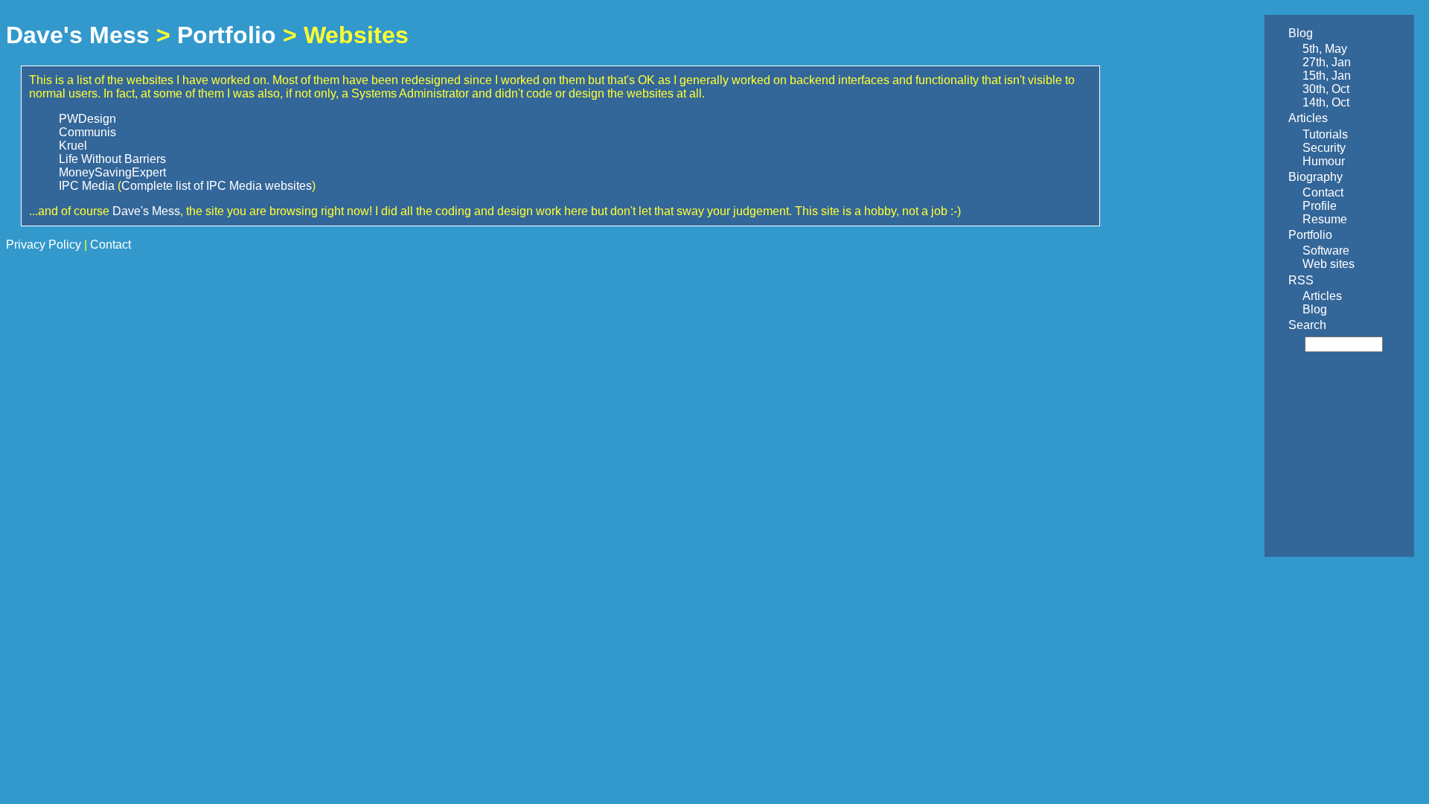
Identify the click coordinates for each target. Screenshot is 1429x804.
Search (1307, 325)
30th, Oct (1325, 89)
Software (1325, 250)
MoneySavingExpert (112, 172)
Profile (1319, 206)
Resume (1324, 219)
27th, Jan (1326, 62)
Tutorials (1325, 134)
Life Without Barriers (112, 159)
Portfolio (226, 35)
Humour (1323, 161)
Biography (1315, 176)
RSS (1301, 280)
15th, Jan (1326, 75)
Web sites (1328, 264)
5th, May (1324, 48)
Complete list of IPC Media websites (216, 185)
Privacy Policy (43, 244)
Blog (1300, 33)
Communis (87, 132)
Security (1324, 147)
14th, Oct (1325, 102)
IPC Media (87, 185)
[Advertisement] (1321, 455)
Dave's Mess (78, 35)
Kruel (73, 145)
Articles (1308, 118)
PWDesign (87, 118)
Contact (1322, 192)
